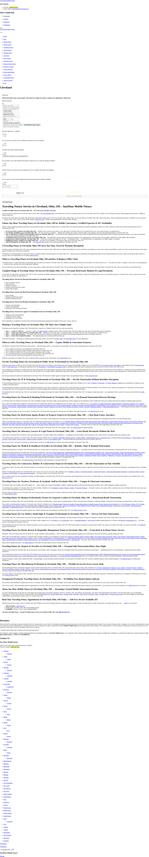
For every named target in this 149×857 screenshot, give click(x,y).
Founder (17, 569)
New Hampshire (7, 783)
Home (5, 36)
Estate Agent (104, 421)
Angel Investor (106, 567)
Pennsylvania (7, 808)
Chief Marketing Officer (8, 505)
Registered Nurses (127, 455)
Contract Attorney (80, 438)
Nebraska (6, 777)
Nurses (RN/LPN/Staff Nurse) (33, 455)
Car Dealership (65, 520)
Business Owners (130, 504)
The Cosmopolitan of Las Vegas (47, 539)
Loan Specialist (12, 407)
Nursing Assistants (60, 455)
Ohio (4, 799)
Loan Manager (131, 405)
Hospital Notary (7, 53)
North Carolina (7, 794)
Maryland (6, 755)
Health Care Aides (140, 452)
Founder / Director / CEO (27, 569)
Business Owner (98, 504)
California (6, 673)
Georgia (5, 700)
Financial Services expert (53, 405)
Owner (51, 505)
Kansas (5, 733)
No (5, 136)
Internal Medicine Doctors (76, 454)
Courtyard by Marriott (73, 536)
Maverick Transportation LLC (128, 520)
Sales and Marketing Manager (104, 505)
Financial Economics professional (36, 405)
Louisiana (6, 744)
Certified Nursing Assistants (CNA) (94, 452)
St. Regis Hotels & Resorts (30, 539)
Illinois (5, 717)
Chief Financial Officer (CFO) (130, 403)
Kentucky (6, 739)
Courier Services (8, 69)
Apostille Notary (103, 594)
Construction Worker (133, 471)
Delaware (6, 689)
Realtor (62, 424)
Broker (73, 421)
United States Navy (12, 367)
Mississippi (6, 769)
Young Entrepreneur (138, 569)
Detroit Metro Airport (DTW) (95, 554)
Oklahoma (6, 802)
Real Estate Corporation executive (78, 423)
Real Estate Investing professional (110, 423)
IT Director (94, 383)
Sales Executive (125, 505)
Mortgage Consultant (43, 407)
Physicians (118, 455)
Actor (100, 567)
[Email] (74, 846)
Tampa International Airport (30, 556)
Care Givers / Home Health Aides (55, 452)
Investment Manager (89, 405)
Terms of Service (8, 80)
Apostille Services (8, 47)
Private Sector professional (94, 569)
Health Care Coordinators (9, 454)
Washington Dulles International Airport (71, 556)
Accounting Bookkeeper (104, 403)
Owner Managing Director (84, 505)
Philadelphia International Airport (113, 554)
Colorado (6, 678)
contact (126, 603)
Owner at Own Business (69, 505)
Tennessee (10, 821)
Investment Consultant (77, 405)
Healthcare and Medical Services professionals (29, 454)
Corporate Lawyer (106, 438)
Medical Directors (106, 454)
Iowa (4, 728)
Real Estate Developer (95, 423)
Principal (66, 488)
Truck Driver (91, 520)
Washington (6, 832)
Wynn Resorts (76, 539)
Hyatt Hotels (98, 538)
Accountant (94, 403)
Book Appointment (7, 202)
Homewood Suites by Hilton (24, 538)
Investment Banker (66, 405)
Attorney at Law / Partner (118, 567)
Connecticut (6, 684)
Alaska (5, 656)
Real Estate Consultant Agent (61, 423)
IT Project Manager (111, 383)
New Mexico (7, 788)
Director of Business (21, 505)
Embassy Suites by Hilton (87, 536)
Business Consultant (68, 504)
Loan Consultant (122, 405)
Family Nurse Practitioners (127, 452)
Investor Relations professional (48, 569)
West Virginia (7, 835)
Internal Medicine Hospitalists (92, 454)
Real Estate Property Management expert (48, 424)
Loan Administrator (111, 405)
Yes (5, 134)
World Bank (42, 367)
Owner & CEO (58, 505)
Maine (5, 750)
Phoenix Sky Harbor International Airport (133, 554)
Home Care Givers (48, 454)
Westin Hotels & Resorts (63, 539)
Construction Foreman (99, 471)
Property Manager (138, 421)
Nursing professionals (48, 455)
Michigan (6, 764)
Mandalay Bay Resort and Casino (112, 538)
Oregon (5, 805)
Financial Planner (22, 405)
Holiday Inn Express (10, 538)
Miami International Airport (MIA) (47, 556)
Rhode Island (7, 810)
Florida (5, 695)
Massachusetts (7, 761)
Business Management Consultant (84, 504)
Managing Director (33, 505)
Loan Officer (139, 405)
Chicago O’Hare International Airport (75, 554)
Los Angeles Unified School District (111, 365)
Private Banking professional (70, 407)
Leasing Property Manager (116, 421)
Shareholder (61, 438)
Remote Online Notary (9, 64)
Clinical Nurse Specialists (112, 452)
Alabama (5, 651)
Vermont (5, 827)
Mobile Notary (7, 42)
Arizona (5, 662)
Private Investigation (9, 72)
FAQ (4, 83)
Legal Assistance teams (54, 439)
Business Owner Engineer (111, 504)
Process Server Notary (117, 594)
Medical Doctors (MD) (118, 454)
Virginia (5, 830)
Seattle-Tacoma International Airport (12, 556)
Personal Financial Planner (79, 569)
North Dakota (7, 797)
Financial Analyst (12, 405)
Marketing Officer (43, 505)
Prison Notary (7, 58)
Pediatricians (111, 455)
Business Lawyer (70, 438)
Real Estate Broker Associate (31, 423)
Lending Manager (101, 405)
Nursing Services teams (71, 455)
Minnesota (6, 766)
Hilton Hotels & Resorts (133, 536)
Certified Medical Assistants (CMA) (74, 452)
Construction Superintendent (27, 473)
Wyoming (6, 841)
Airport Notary (7, 50)
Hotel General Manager (46, 538)
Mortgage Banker (22, 407)
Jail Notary (6, 55)
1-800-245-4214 (13, 7)
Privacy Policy (7, 75)
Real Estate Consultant (46, 423)
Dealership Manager (80, 520)
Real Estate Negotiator (15, 424)
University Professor (81, 488)
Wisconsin (6, 838)
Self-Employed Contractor (124, 569)
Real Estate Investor (126, 423)
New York (6, 791)
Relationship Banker (95, 407)
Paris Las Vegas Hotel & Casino (130, 538)
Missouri (5, 772)
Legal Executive (21, 439)
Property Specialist (84, 407)
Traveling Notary (8, 61)
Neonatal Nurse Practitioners (16, 455)
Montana (5, 775)
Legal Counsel (12, 439)
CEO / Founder (140, 504)
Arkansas (6, 667)
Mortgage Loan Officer (55, 407)
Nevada (5, 780)
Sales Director (117, 505)
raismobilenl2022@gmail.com (20, 9)
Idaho (5, 711)
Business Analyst (58, 504)
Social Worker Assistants (17, 457)
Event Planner (10, 569)
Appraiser (67, 421)
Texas (5, 819)
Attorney (55, 438)
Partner (94, 505)
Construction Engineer (86, 471)
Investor (37, 569)
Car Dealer (54, 520)
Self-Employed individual (109, 569)
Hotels (93, 538)
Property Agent (128, 421)
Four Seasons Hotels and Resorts (103, 536)
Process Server (7, 44)
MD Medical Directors (131, 454)
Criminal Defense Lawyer (93, 438)
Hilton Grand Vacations (119, 536)
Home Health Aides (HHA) (61, 454)
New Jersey (6, 786)
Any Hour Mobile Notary (47, 213)
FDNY (97, 365)
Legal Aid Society (126, 438)
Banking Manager (116, 403)
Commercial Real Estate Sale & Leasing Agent (88, 421)
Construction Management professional (116, 471)
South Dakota (7, 816)
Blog (4, 39)
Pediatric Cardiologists (85, 455)
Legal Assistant (136, 438)
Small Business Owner (17, 507)
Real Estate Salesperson (16, 423)
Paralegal (39, 439)
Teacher (72, 488)
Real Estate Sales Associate (29, 424)
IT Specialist (100, 383)
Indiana (5, 722)
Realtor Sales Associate (72, 424)
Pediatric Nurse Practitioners (99, 455)
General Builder (13, 473)
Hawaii (5, 706)
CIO (88, 383)
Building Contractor (74, 471)
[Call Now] (74, 844)
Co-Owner (128, 567)
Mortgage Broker (32, 407)
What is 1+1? (20, 193)
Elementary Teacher (58, 488)
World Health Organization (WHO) (56, 367)
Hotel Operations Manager (75, 538)
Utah (4, 824)
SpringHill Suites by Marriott (14, 539)
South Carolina (7, 813)
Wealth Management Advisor (111, 407)
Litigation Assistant (31, 439)
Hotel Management (59, 538)
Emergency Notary (8, 66)
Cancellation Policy (8, 77)
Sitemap (2, 856)
